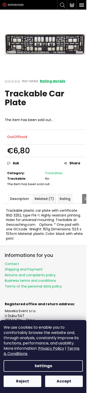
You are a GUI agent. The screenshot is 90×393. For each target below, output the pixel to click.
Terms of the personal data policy (33, 286)
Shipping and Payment (24, 269)
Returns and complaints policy (30, 275)
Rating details (52, 81)
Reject (22, 381)
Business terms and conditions (30, 280)
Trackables (54, 173)
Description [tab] (19, 198)
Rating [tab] (65, 198)
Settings (43, 366)
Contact (12, 263)
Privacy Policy (51, 348)
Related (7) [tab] (44, 198)
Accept (64, 381)
